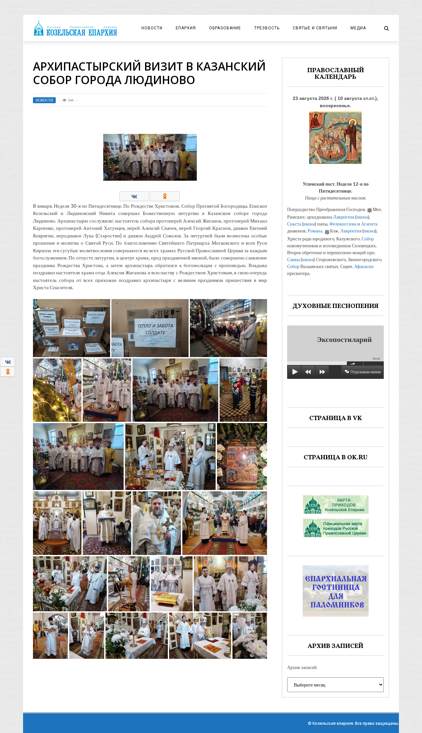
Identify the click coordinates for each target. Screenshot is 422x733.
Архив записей (302, 667)
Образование (225, 28)
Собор (368, 238)
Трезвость (267, 28)
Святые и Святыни (315, 28)
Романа (315, 230)
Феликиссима (342, 224)
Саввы (293, 259)
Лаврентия (343, 217)
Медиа (358, 28)
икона (362, 217)
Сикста (294, 224)
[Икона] (335, 135)
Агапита (369, 224)
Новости (152, 28)
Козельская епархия (333, 723)
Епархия (186, 28)
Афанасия (363, 266)
